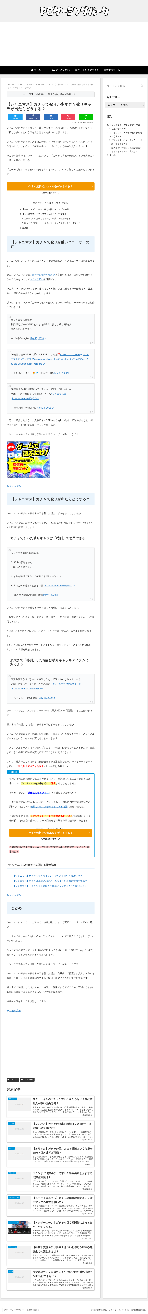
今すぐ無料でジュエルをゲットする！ (50, 186)
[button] (142, 85)
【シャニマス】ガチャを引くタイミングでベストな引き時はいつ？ (47, 876)
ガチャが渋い (37, 279)
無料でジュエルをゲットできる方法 (48, 806)
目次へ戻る (15, 486)
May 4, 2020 (49, 595)
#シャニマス (57, 394)
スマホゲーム (28, 1080)
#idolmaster (67, 359)
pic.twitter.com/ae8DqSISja (25, 398)
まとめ (25, 228)
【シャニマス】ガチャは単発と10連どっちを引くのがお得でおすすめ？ (50, 881)
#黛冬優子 (73, 684)
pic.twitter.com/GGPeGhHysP (26, 688)
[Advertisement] (74, 44)
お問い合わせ (33, 1310)
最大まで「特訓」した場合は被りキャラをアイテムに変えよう (52, 223)
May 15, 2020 (37, 338)
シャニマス (14, 1080)
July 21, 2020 (46, 698)
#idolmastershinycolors (46, 359)
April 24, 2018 (44, 408)
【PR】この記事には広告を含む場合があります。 (52, 94)
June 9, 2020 (60, 373)
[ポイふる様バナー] (28, 477)
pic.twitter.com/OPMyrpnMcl (58, 585)
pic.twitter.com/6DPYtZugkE (28, 364)
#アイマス (26, 359)
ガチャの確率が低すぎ (43, 274)
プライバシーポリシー (14, 1310)
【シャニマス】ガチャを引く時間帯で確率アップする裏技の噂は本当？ (50, 886)
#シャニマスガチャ (70, 354)
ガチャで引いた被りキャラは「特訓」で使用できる (47, 218)
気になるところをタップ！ (47, 203)
